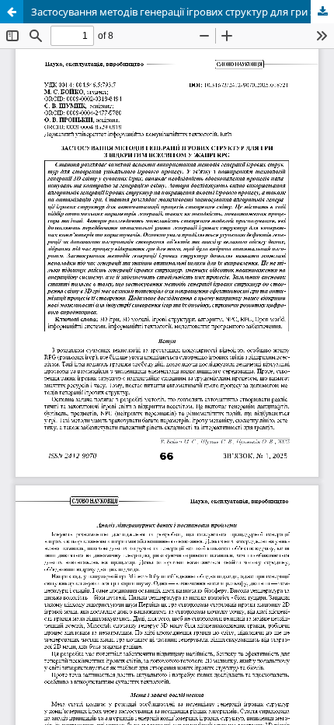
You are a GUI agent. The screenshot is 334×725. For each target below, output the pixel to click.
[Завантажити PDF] (322, 11)
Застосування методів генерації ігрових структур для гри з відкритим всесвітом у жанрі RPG (182, 12)
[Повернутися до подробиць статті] (11, 11)
